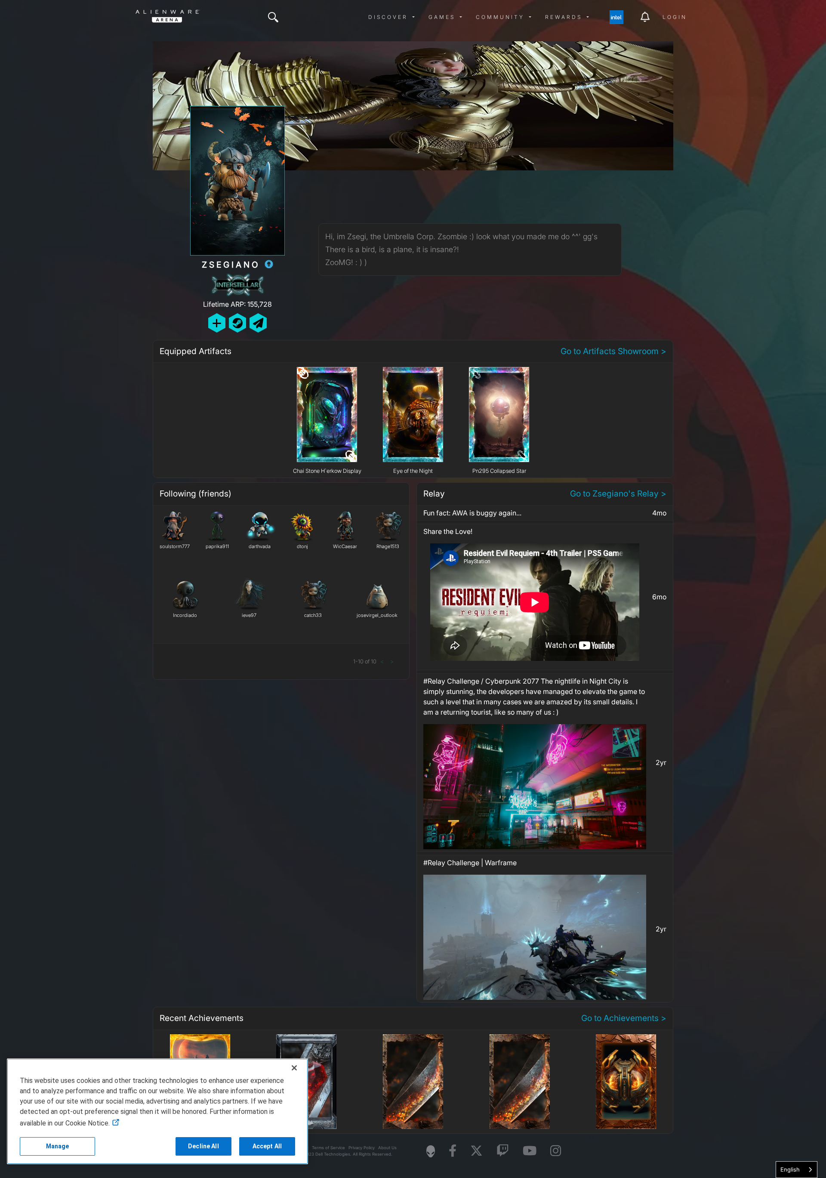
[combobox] (796, 1169)
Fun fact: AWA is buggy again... (472, 513)
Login (675, 17)
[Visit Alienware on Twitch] (503, 1151)
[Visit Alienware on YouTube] (529, 1151)
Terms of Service (328, 1147)
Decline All (203, 1146)
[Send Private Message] (258, 323)
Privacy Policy (361, 1147)
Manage (57, 1146)
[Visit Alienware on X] (476, 1151)
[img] (273, 17)
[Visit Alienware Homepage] (430, 1151)
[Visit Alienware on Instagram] (555, 1151)
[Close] (294, 1067)
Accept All (267, 1146)
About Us (387, 1147)
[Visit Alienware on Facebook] (452, 1151)
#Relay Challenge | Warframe (470, 862)
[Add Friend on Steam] (237, 323)
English (790, 1169)
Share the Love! (447, 531)
